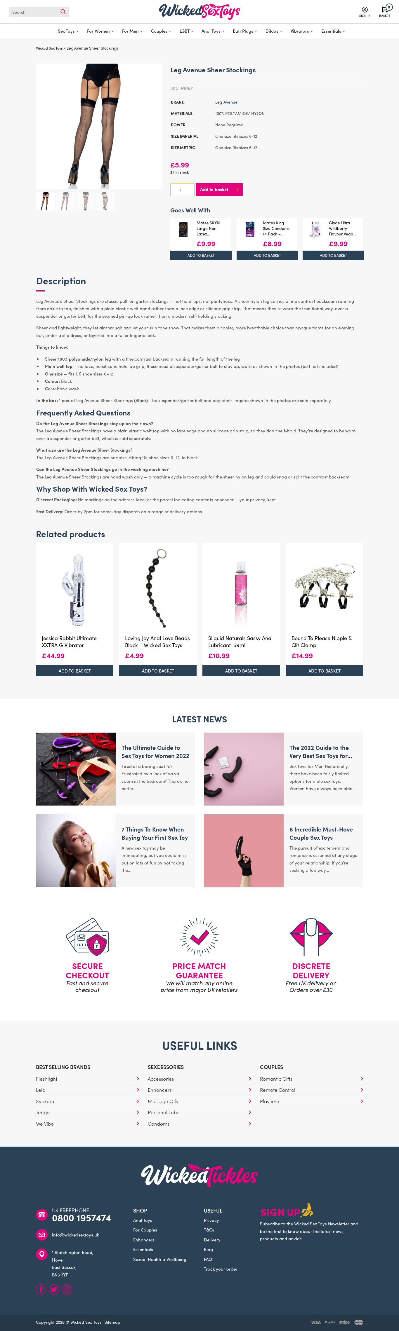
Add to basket (214, 189)
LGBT (185, 31)
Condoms (158, 1123)
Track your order (220, 1269)
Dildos (272, 31)
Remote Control (277, 1089)
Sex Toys (66, 31)
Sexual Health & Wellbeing (159, 1259)
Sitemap (112, 1322)
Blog (208, 1249)
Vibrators (300, 31)
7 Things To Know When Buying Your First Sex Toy (155, 833)
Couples (159, 31)
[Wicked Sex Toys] (199, 12)
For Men (130, 31)
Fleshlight (46, 1078)
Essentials (331, 31)
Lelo (40, 1089)
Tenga (43, 1112)
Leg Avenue (226, 102)
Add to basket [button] (201, 255)
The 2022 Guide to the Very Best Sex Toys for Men (319, 755)
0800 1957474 (81, 1217)
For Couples (145, 1230)
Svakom (45, 1101)
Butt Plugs (243, 31)
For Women (98, 31)
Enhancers (159, 1089)
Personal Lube (164, 1112)
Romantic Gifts (276, 1078)
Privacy (211, 1220)
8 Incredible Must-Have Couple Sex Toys (321, 833)
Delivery (212, 1239)
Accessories (161, 1078)
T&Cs (209, 1230)
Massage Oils (163, 1101)
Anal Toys (211, 31)
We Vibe (45, 1123)
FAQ (208, 1259)
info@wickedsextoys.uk (75, 1235)
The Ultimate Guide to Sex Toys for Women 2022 (155, 751)
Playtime (269, 1101)
